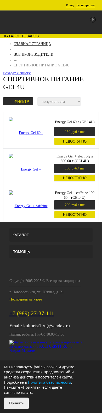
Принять (16, 403)
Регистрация (85, 5)
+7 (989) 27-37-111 (31, 313)
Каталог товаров (21, 36)
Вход (70, 5)
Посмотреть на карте (25, 299)
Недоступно (75, 141)
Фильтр (21, 101)
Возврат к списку (17, 73)
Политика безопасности (49, 382)
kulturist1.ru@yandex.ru (46, 325)
